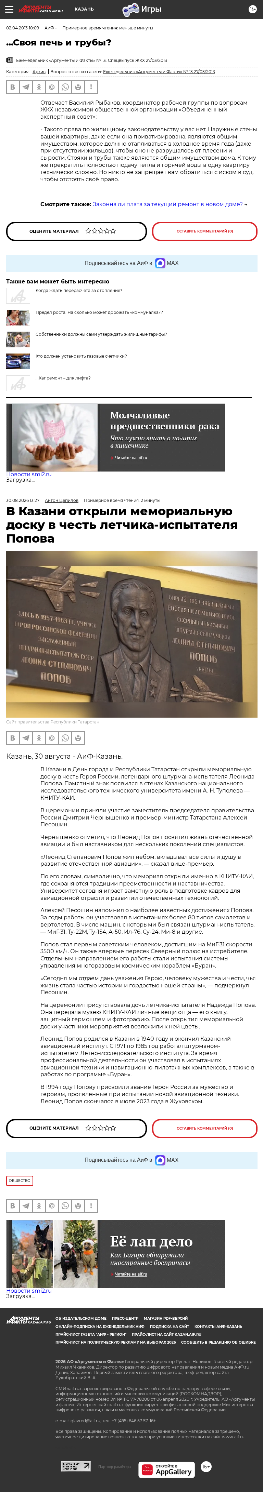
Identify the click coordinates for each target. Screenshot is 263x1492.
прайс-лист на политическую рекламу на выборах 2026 (115, 1342)
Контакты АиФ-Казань (218, 1326)
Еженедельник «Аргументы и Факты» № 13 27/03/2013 (159, 71)
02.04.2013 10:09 (22, 27)
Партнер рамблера (114, 1467)
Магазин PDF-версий (166, 1318)
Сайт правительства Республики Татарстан (52, 721)
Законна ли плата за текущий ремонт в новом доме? (168, 204)
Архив (39, 71)
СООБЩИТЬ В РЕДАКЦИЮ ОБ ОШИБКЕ (218, 1342)
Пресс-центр (125, 1318)
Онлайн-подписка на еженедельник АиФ (100, 1326)
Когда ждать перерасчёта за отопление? (79, 290)
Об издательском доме (81, 1318)
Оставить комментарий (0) (205, 231)
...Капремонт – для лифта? (63, 378)
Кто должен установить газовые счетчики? (81, 356)
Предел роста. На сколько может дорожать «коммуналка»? (99, 312)
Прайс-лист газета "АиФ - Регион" (90, 1334)
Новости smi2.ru (29, 474)
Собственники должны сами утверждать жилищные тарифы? (101, 334)
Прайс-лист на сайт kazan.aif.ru (166, 1334)
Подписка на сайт (169, 1326)
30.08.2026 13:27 (22, 500)
